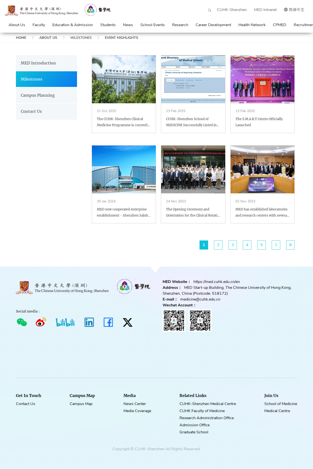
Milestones (31, 79)
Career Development (213, 25)
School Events (152, 25)
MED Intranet (265, 9)
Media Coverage (137, 411)
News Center (134, 403)
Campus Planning (38, 95)
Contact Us (31, 111)
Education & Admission (72, 25)
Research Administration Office (206, 418)
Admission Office (194, 425)
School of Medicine (280, 403)
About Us (17, 25)
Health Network (252, 25)
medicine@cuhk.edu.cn (200, 299)
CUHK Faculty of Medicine (202, 411)
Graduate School (193, 432)
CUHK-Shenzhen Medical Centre (207, 403)
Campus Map (81, 403)
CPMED (279, 25)
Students (108, 25)
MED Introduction (38, 63)
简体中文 (296, 9)
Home (21, 37)
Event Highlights (121, 37)
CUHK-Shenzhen (232, 9)
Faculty (39, 25)
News (128, 25)
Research (180, 25)
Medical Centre (277, 411)
